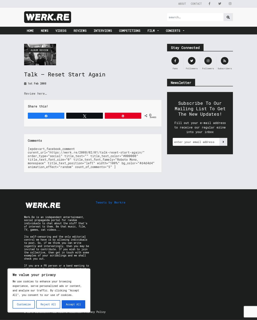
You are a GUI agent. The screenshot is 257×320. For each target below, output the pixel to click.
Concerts (174, 31)
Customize (24, 304)
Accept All (73, 304)
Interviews (103, 31)
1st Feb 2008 (36, 83)
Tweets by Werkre (110, 202)
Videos (61, 31)
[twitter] (220, 3)
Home (30, 31)
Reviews (80, 31)
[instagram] (230, 3)
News (44, 31)
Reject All (48, 304)
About (182, 3)
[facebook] (209, 3)
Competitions (129, 31)
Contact (196, 3)
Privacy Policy (95, 312)
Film (152, 31)
